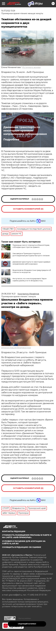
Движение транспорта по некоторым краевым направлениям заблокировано (25, 131)
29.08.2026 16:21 (8, 294)
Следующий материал (27, 624)
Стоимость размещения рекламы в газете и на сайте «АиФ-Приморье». (26, 536)
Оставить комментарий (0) (28, 209)
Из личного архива (31, 67)
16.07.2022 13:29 (8, 11)
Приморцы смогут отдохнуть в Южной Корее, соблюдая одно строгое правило (31, 246)
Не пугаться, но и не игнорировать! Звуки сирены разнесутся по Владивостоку (29, 280)
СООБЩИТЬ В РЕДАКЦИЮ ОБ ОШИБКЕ (21, 547)
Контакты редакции (13, 531)
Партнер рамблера (24, 618)
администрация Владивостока (16, 348)
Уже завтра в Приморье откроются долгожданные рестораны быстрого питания (31, 255)
